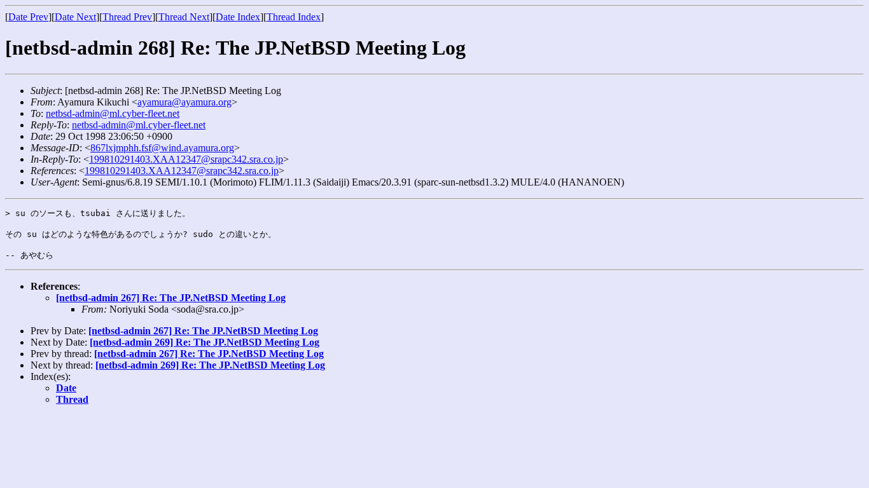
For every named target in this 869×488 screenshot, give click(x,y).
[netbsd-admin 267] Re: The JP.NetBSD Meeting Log (171, 297)
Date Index (238, 16)
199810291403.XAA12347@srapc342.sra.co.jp (186, 159)
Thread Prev (127, 16)
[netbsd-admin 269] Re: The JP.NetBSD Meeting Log (204, 342)
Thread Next (183, 16)
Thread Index (294, 16)
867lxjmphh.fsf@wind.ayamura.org (162, 147)
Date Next (75, 16)
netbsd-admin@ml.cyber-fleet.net (112, 113)
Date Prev (28, 16)
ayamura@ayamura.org (184, 102)
